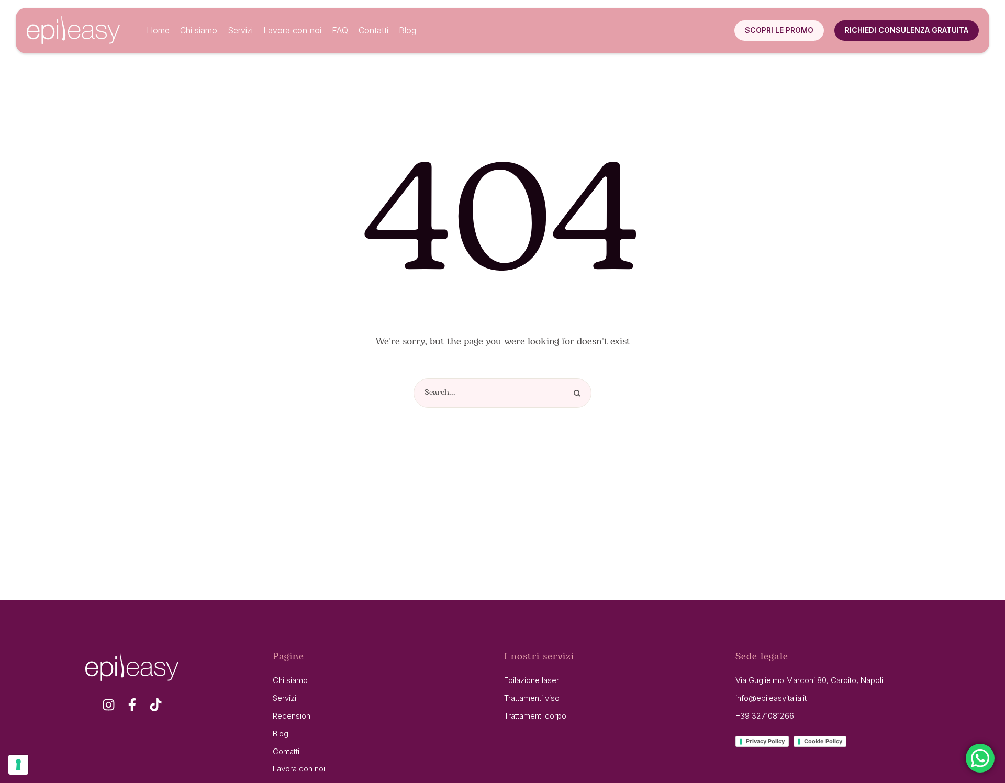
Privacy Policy (765, 741)
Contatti (286, 751)
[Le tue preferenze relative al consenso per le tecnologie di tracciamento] (18, 765)
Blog (280, 734)
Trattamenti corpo (535, 716)
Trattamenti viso (532, 698)
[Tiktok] (155, 704)
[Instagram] (108, 704)
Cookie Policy (823, 741)
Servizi (284, 698)
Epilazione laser (531, 680)
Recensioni (292, 716)
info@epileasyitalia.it (771, 698)
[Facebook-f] (132, 704)
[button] (779, 30)
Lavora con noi (299, 769)
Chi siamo (290, 680)
